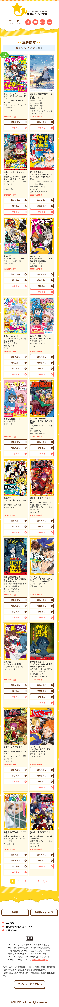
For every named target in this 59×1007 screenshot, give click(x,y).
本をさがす (18, 23)
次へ (45, 881)
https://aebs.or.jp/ (40, 959)
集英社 (15, 912)
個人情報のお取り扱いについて (20, 926)
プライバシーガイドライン (29, 984)
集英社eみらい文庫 (44, 912)
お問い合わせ (12, 930)
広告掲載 (10, 923)
